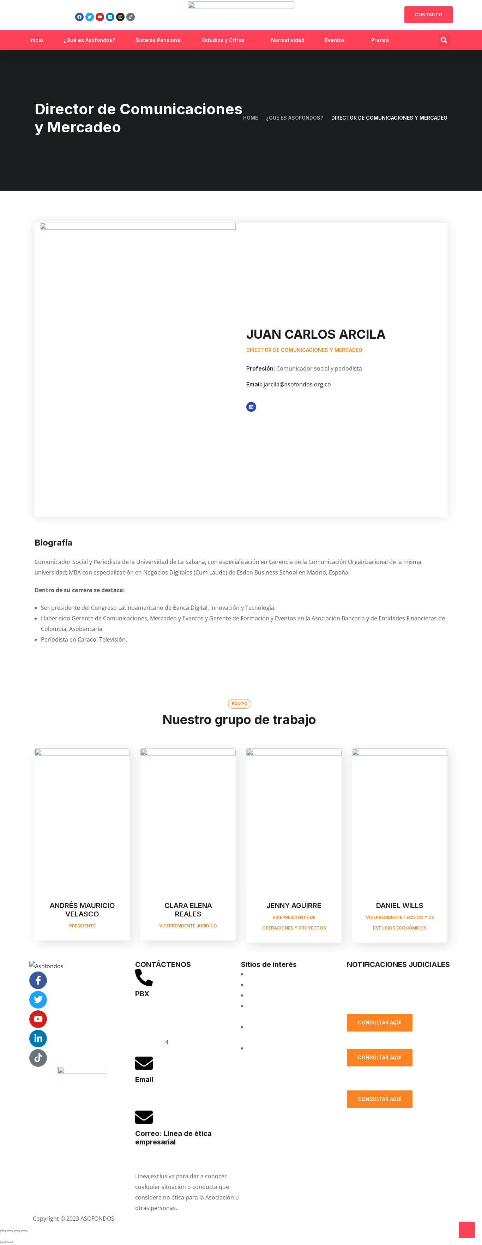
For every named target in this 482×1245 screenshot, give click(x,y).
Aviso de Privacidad (270, 1218)
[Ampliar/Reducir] (3, 1231)
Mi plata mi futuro (271, 974)
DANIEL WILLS (399, 905)
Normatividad (288, 40)
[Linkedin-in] (38, 1038)
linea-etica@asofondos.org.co (174, 1158)
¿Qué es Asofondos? (89, 40)
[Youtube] (100, 17)
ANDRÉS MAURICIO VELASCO (82, 909)
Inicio (36, 40)
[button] (444, 40)
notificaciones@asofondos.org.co (391, 974)
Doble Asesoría (267, 995)
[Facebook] (79, 17)
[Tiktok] (130, 17)
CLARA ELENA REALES (188, 909)
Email (144, 1079)
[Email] (144, 1063)
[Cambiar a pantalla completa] (10, 1231)
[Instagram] (120, 17)
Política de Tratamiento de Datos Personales (395, 996)
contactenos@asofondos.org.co (177, 1096)
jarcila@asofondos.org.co (297, 384)
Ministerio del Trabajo (276, 1048)
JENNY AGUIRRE (293, 905)
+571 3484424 (153, 1021)
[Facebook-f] (38, 980)
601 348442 (150, 1042)
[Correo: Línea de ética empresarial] (144, 1117)
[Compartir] (17, 1231)
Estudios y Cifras (223, 40)
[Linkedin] (110, 17)
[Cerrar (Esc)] (24, 1231)
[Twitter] (89, 17)
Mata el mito (264, 984)
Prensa (380, 40)
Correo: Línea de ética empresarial (173, 1137)
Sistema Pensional (158, 40)
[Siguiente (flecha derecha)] (10, 1242)
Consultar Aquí (380, 1023)
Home (250, 118)
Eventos (335, 40)
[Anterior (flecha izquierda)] (3, 1242)
